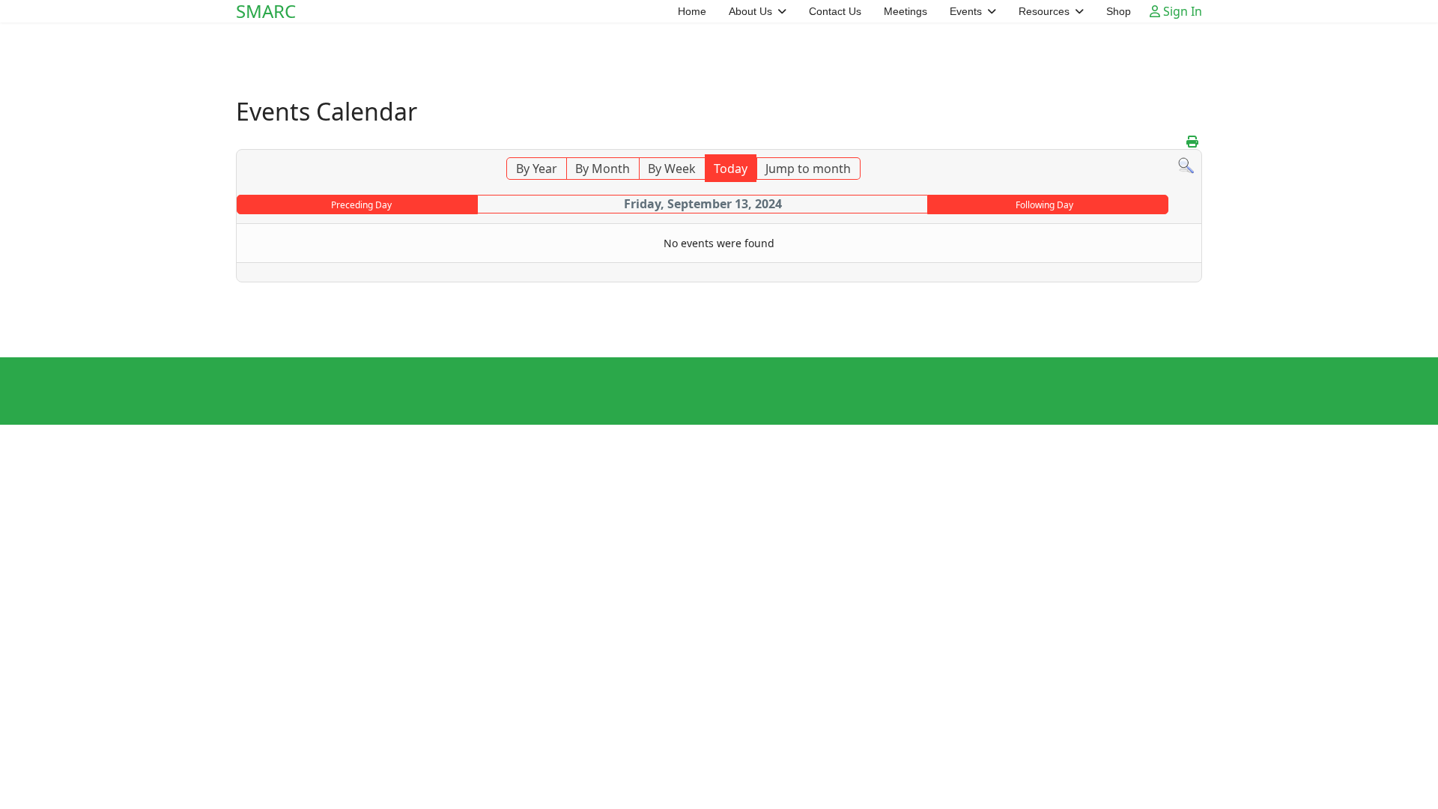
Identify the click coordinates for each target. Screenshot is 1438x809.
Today (730, 168)
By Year (536, 168)
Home (692, 11)
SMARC (266, 11)
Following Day (1044, 205)
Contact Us (835, 11)
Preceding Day (361, 205)
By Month (602, 168)
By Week (672, 168)
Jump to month (808, 168)
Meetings (905, 11)
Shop (1118, 11)
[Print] (1192, 141)
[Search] (1186, 166)
